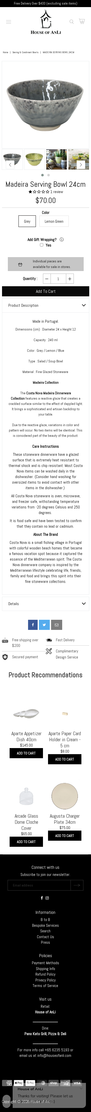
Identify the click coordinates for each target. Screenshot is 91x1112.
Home (5, 52)
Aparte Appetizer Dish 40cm (26, 736)
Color (45, 213)
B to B (45, 919)
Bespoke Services (45, 925)
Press (45, 942)
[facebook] (33, 625)
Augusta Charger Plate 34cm (65, 819)
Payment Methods (45, 962)
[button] (42, 175)
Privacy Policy (45, 980)
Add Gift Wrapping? (43, 239)
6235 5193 (61, 1050)
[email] (56, 625)
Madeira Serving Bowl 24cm (46, 184)
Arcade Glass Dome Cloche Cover (26, 822)
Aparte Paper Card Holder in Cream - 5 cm (65, 739)
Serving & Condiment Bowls (25, 52)
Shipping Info (45, 968)
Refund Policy (45, 974)
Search (45, 931)
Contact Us (45, 936)
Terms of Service (45, 985)
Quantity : (30, 279)
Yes (48, 245)
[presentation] (10, 164)
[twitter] (44, 625)
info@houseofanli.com (54, 1055)
